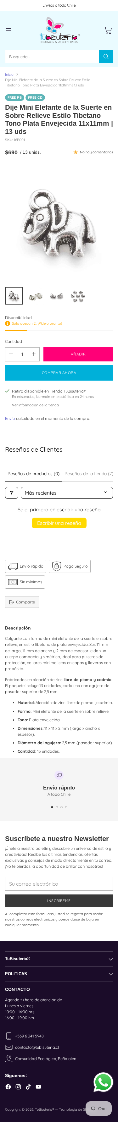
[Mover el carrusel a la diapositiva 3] (61, 807)
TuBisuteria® (44, 1109)
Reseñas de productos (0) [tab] (33, 473)
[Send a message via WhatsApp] (103, 1082)
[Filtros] (11, 493)
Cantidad (13, 341)
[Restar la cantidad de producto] (11, 354)
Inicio (9, 74)
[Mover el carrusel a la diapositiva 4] (66, 807)
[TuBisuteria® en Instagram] (18, 1087)
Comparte (25, 601)
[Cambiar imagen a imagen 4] (78, 296)
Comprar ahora (59, 372)
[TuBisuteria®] (59, 30)
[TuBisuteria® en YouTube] (38, 1087)
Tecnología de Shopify (77, 1109)
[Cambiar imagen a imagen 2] (35, 296)
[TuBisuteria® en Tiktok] (28, 1087)
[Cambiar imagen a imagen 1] (14, 296)
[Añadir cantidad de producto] (33, 354)
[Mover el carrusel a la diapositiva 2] (57, 807)
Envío (10, 418)
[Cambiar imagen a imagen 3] (56, 296)
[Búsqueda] (106, 56)
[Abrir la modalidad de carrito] (107, 30)
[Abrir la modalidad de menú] (8, 30)
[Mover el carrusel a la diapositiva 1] (52, 807)
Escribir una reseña (59, 523)
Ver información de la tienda (35, 405)
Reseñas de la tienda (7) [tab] (89, 473)
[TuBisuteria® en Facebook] (8, 1087)
